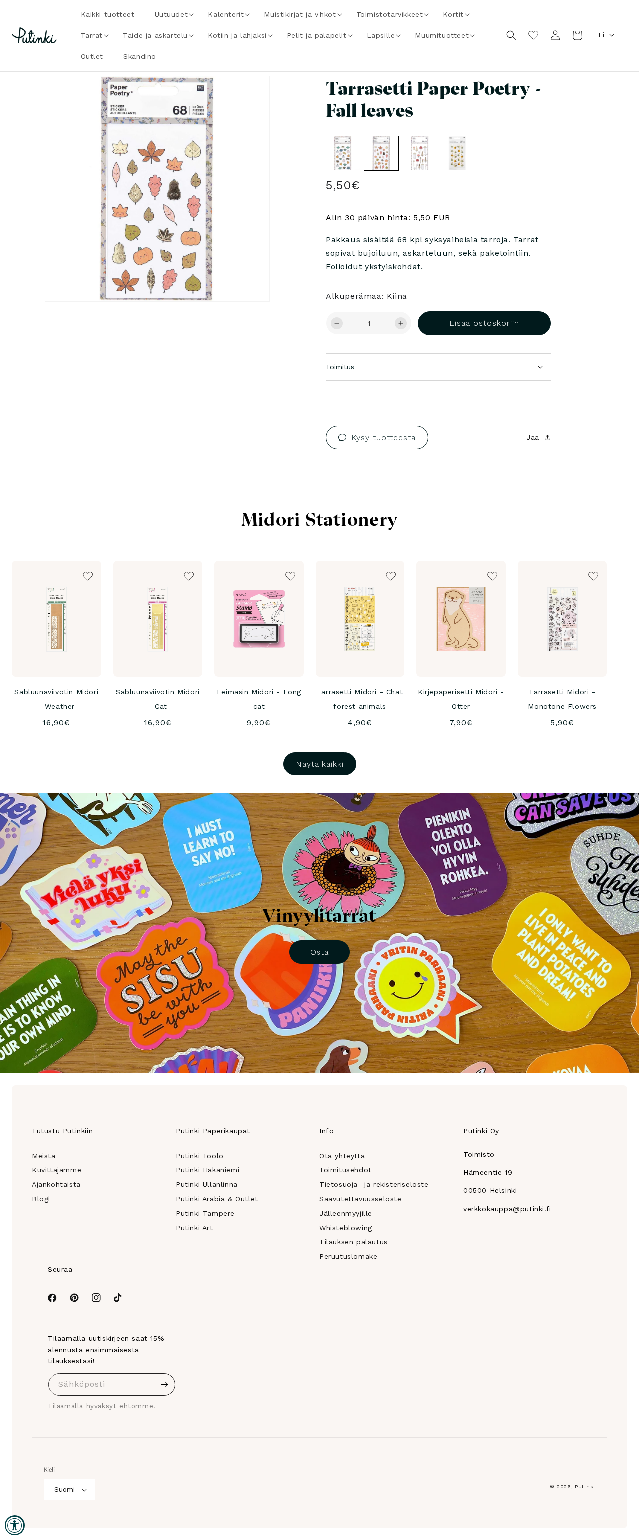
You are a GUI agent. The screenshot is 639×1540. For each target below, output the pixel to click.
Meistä (44, 1156)
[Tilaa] (164, 1384)
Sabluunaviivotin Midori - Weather (56, 699)
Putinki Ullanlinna (207, 1184)
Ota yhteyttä (342, 1156)
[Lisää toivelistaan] (248, 97)
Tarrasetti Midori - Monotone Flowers (562, 699)
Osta (319, 952)
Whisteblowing (346, 1228)
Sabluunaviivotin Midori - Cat (158, 699)
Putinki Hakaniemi (207, 1170)
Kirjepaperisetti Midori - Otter (461, 699)
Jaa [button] (532, 437)
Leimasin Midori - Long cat (259, 699)
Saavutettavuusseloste (361, 1199)
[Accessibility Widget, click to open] (15, 1525)
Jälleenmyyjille (346, 1213)
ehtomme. (137, 1406)
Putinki (585, 1486)
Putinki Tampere (205, 1213)
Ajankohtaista (56, 1184)
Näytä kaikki (320, 764)
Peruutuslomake (348, 1256)
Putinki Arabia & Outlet (217, 1199)
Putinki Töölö (200, 1156)
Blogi (41, 1199)
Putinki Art (194, 1228)
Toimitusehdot (346, 1170)
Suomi (64, 1489)
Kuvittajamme (56, 1170)
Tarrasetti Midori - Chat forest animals (360, 699)
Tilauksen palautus (354, 1242)
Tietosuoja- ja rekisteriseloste (374, 1184)
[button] (171, 14)
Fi (601, 35)
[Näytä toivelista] (533, 35)
